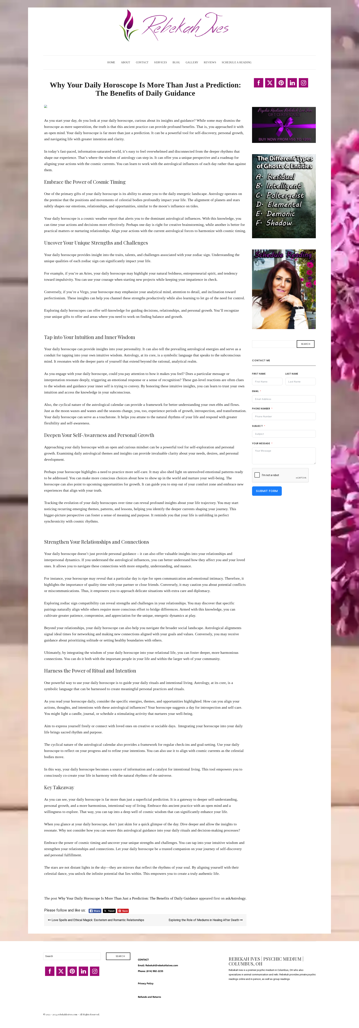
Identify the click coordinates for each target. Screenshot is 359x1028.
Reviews (210, 62)
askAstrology (235, 898)
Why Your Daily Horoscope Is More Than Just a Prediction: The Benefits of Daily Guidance (128, 898)
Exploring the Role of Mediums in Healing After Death (204, 920)
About (125, 62)
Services (160, 62)
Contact (142, 62)
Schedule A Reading (237, 62)
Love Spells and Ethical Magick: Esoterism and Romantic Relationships (97, 920)
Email (255, 391)
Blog (176, 62)
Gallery (192, 62)
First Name (259, 373)
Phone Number (261, 408)
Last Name (291, 373)
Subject (257, 426)
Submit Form (267, 491)
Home (111, 62)
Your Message (261, 443)
